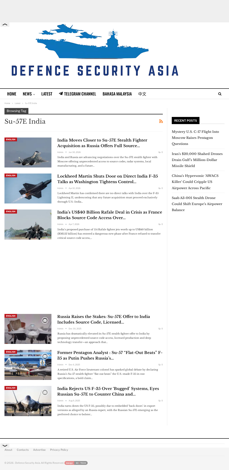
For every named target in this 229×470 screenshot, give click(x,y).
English (10, 139)
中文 (142, 94)
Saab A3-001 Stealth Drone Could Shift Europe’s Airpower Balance (197, 204)
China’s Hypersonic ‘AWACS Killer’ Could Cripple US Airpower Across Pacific (195, 182)
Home (11, 94)
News (27, 94)
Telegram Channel (80, 94)
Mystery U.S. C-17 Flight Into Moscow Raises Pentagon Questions (195, 138)
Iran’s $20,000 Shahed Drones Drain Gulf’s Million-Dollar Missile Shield (197, 160)
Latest (46, 94)
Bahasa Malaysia (117, 94)
